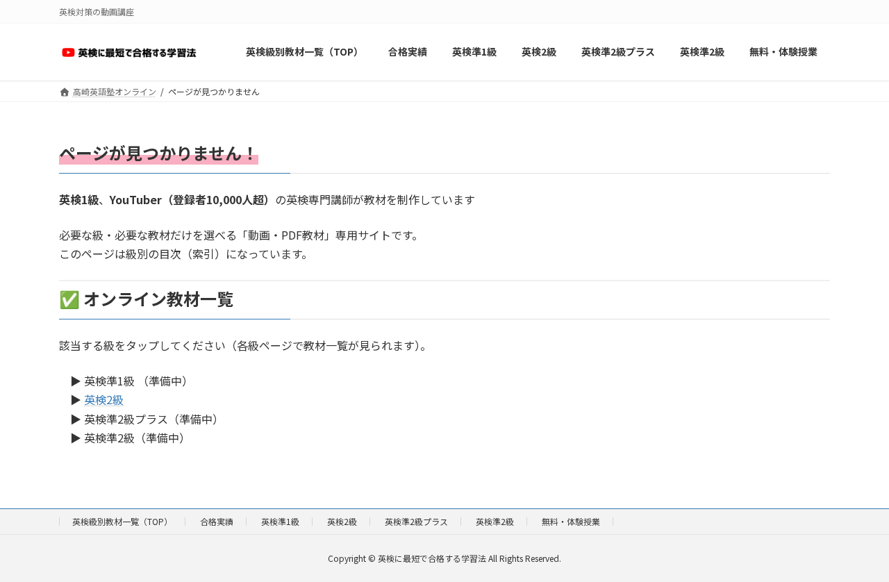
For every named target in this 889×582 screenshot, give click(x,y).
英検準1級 (280, 521)
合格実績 (216, 521)
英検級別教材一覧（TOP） (122, 521)
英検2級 (104, 399)
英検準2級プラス (416, 521)
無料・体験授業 (571, 521)
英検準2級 (495, 521)
